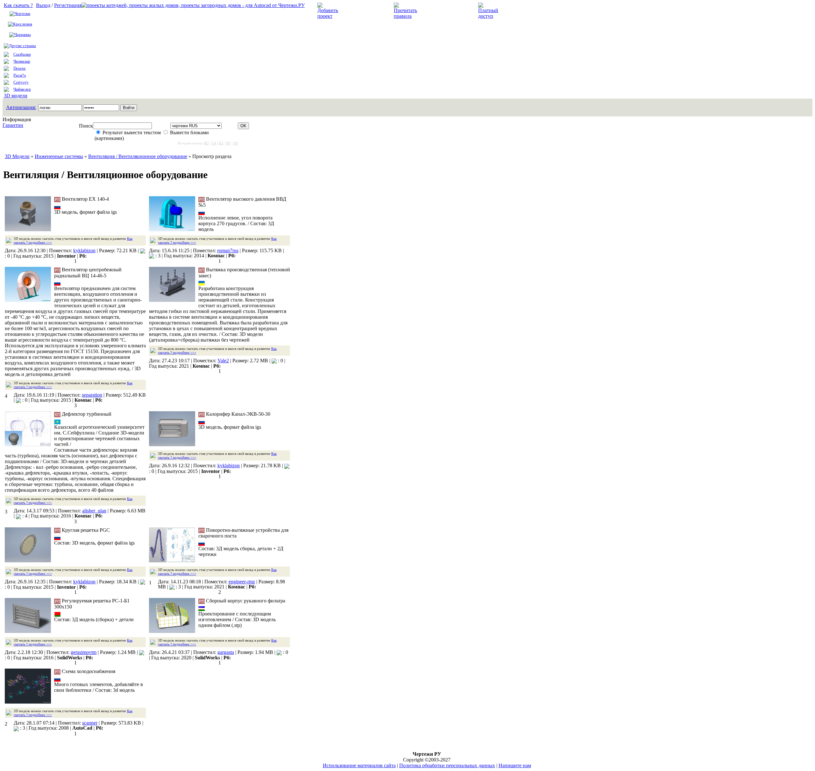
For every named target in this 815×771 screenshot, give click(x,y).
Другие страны (22, 45)
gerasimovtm (83, 652)
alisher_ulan (94, 510)
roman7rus (227, 250)
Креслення (22, 24)
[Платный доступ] (489, 16)
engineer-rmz (242, 581)
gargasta (225, 652)
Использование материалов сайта (359, 765)
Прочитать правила (442, 10)
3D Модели (17, 156)
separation (92, 395)
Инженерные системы (59, 156)
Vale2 (223, 360)
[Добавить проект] (328, 16)
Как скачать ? (18, 5)
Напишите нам (515, 765)
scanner (89, 723)
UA (213, 143)
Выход (43, 5)
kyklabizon (84, 250)
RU (206, 143)
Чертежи (22, 13)
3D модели (15, 95)
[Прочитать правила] (405, 16)
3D (235, 143)
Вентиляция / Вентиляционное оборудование (137, 156)
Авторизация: (21, 107)
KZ (221, 143)
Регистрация (68, 5)
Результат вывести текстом (132, 132)
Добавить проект (361, 10)
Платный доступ (521, 10)
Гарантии (13, 125)
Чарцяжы (22, 34)
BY (228, 143)
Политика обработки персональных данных (447, 765)
